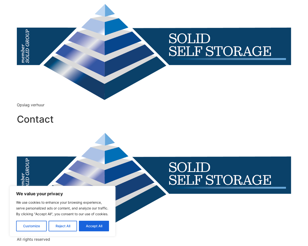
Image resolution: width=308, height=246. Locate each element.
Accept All (94, 226)
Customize (31, 226)
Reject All (63, 226)
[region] (63, 211)
